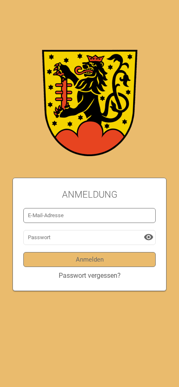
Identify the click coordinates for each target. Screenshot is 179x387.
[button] (149, 237)
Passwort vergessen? (90, 275)
